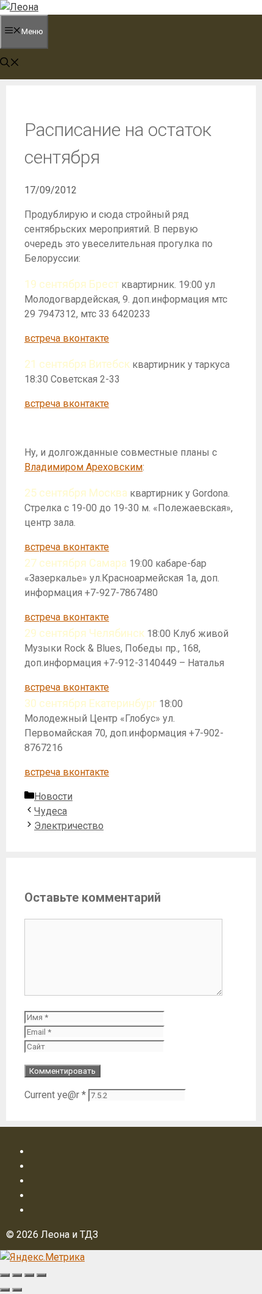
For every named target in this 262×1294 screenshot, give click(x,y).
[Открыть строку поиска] (9, 64)
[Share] (17, 1275)
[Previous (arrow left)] (5, 1290)
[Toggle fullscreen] (29, 1275)
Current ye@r (55, 1095)
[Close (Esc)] (5, 1275)
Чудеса (50, 811)
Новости (53, 796)
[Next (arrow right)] (17, 1290)
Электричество (69, 826)
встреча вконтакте (66, 338)
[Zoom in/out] (41, 1275)
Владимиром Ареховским (83, 467)
